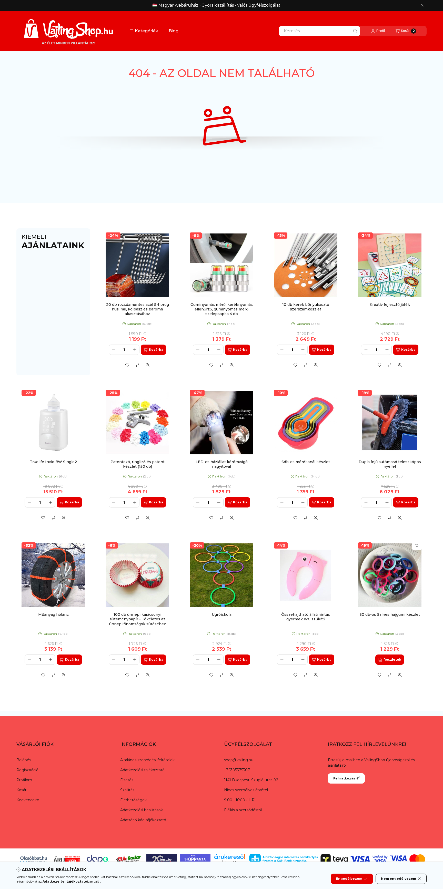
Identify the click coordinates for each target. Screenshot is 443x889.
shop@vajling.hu (238, 760)
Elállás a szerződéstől (243, 810)
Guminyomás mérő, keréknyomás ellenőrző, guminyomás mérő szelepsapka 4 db (221, 309)
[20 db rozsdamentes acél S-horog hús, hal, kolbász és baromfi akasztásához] (137, 265)
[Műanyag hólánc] (53, 575)
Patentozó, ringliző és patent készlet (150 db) (137, 464)
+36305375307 (237, 770)
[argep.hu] (161, 859)
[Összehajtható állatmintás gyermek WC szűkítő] (305, 575)
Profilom (24, 780)
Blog (173, 30)
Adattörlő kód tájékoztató (143, 820)
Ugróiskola (221, 614)
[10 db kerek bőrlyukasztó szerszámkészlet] (305, 265)
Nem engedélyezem (398, 879)
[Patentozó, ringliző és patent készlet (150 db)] (137, 422)
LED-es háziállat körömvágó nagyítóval (222, 464)
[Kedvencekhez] (127, 365)
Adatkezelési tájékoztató (142, 770)
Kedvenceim (27, 800)
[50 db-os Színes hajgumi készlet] (389, 575)
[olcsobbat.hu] (33, 859)
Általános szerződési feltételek (147, 760)
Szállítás (127, 790)
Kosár (21, 790)
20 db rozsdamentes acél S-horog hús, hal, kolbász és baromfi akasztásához (137, 309)
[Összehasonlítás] (137, 365)
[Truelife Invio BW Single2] (53, 422)
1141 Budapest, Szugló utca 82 (251, 780)
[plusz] (135, 350)
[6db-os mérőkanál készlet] (305, 422)
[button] (144, 31)
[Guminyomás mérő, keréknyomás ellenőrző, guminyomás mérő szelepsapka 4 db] (221, 265)
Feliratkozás (344, 778)
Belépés (23, 760)
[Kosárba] (153, 350)
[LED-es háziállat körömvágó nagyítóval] (221, 422)
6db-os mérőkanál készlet (305, 462)
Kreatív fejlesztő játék (390, 304)
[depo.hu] (97, 859)
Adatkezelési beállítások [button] (141, 810)
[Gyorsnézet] (148, 365)
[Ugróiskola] (221, 575)
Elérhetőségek (133, 800)
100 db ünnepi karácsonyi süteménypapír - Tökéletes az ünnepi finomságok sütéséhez (137, 619)
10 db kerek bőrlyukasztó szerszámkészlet (305, 306)
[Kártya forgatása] (416, 545)
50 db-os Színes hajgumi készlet (390, 614)
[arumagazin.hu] (67, 859)
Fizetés (126, 780)
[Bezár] (422, 5)
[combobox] (319, 31)
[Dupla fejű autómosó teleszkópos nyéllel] (389, 422)
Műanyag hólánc (53, 614)
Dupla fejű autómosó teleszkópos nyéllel (390, 464)
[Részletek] (389, 659)
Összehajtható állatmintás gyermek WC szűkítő (305, 616)
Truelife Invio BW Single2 (53, 462)
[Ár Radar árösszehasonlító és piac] (128, 859)
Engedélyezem (349, 879)
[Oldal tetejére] (421, 854)
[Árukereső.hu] (229, 856)
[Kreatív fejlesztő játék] (389, 265)
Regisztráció (27, 770)
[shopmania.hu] (195, 859)
